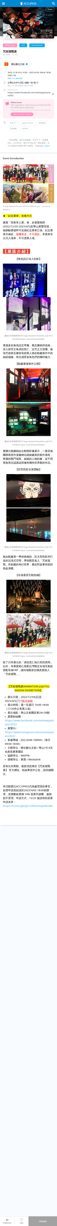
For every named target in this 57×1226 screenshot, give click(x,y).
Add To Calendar (15, 78)
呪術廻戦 (42, 123)
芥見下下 (13, 123)
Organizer (7, 1222)
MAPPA (25, 128)
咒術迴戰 (13, 128)
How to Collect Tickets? (22, 114)
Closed (42, 1221)
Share (50, 9)
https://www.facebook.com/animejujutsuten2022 (29, 94)
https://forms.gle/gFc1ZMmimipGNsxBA (28, 806)
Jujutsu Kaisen (27, 123)
